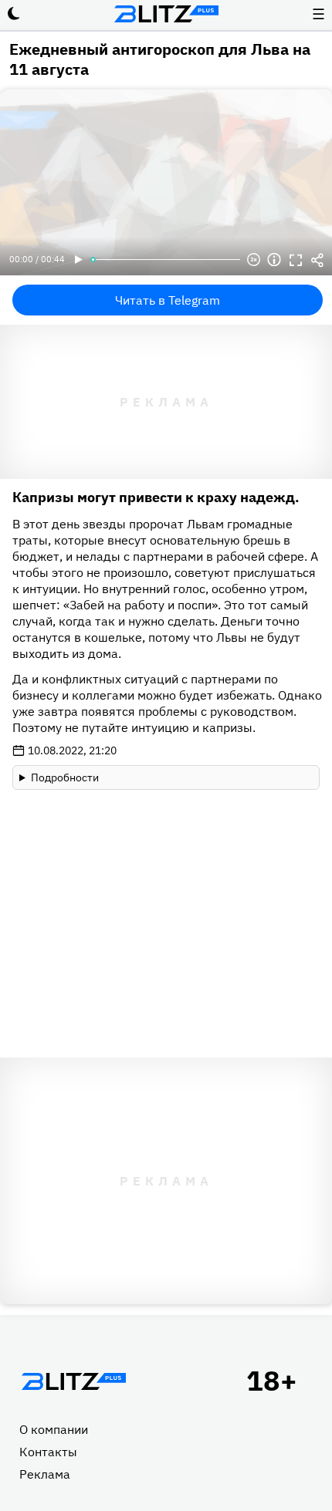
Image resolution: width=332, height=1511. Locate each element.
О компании (53, 1429)
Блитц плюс (166, 13)
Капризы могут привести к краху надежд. (156, 497)
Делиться (317, 260)
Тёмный (14, 14)
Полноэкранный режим (296, 260)
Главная (73, 1381)
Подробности (65, 777)
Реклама (44, 1474)
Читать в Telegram (167, 300)
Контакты (48, 1451)
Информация (274, 260)
